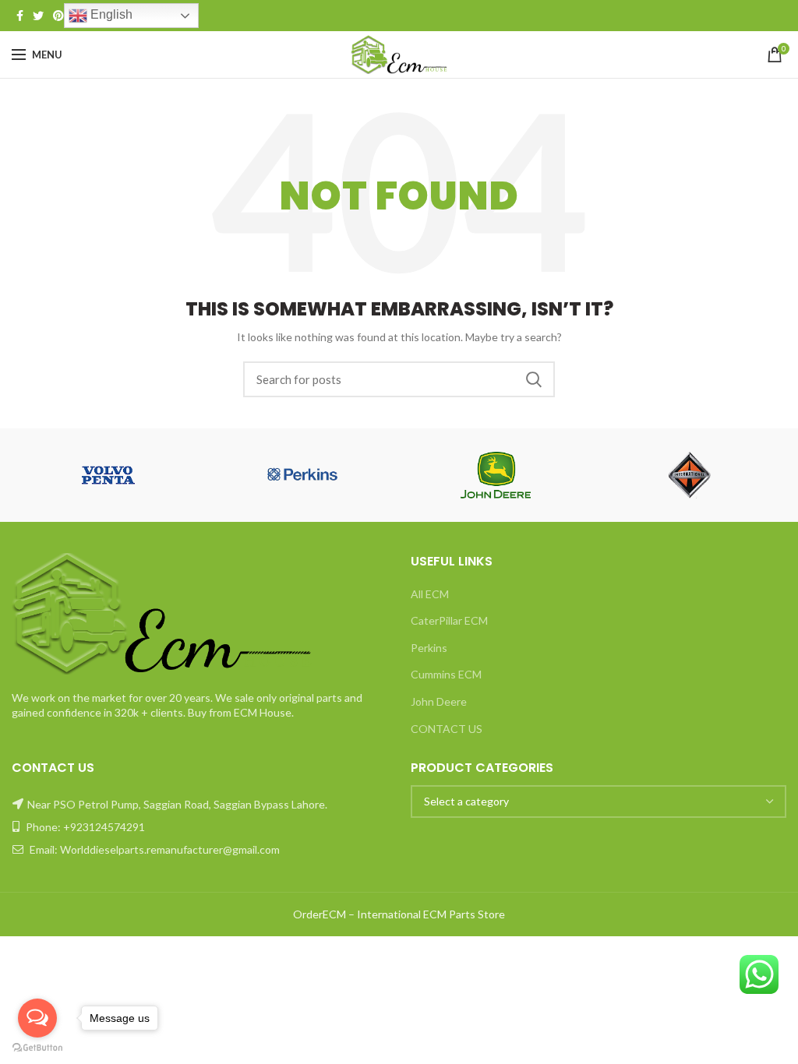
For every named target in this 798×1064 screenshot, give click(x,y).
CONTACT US (446, 728)
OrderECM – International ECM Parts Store (399, 914)
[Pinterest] (58, 15)
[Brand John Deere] (496, 475)
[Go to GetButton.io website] (37, 1048)
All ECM (430, 594)
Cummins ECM (446, 674)
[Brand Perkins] (303, 475)
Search (533, 379)
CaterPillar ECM (449, 620)
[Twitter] (38, 15)
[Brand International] (690, 475)
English (109, 14)
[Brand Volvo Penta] (109, 475)
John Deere (439, 701)
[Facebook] (20, 15)
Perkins (429, 647)
